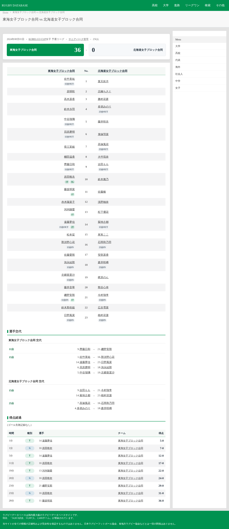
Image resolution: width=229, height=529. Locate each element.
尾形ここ (103, 234)
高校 (155, 5)
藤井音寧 (69, 287)
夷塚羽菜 (103, 134)
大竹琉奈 (103, 156)
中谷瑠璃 (69, 119)
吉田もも (103, 164)
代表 (177, 60)
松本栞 (71, 234)
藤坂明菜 (69, 189)
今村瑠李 (103, 294)
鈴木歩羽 (69, 109)
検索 (208, 5)
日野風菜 (69, 315)
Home (5, 12)
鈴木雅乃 (103, 179)
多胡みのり (104, 106)
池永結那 (69, 262)
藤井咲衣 (103, 121)
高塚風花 (103, 144)
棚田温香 (69, 156)
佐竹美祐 (69, 78)
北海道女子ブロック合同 (112, 70)
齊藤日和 (69, 164)
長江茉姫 (69, 146)
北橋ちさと (104, 91)
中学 (177, 81)
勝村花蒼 (103, 99)
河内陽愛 (69, 209)
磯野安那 (69, 294)
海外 (177, 67)
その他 (220, 5)
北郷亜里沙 (68, 274)
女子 (177, 88)
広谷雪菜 (103, 307)
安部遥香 (103, 254)
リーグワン (192, 5)
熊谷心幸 (103, 287)
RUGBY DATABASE (15, 5)
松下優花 (103, 211)
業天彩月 (103, 81)
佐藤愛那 (69, 254)
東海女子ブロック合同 (61, 70)
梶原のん (103, 277)
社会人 (179, 74)
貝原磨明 (69, 131)
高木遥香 (69, 99)
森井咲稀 (103, 262)
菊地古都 (103, 221)
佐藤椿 (102, 191)
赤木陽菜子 (68, 201)
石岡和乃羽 (104, 242)
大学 (166, 5)
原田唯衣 (69, 176)
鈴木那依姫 (68, 307)
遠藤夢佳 (69, 221)
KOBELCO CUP (37, 39)
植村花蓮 (103, 315)
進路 (177, 5)
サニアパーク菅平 (79, 39)
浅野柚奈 (103, 201)
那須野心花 (68, 242)
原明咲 (71, 91)
